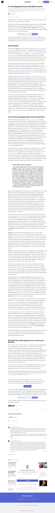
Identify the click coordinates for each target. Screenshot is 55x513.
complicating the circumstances (16, 267)
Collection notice (35, 505)
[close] (38, 465)
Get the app (33, 508)
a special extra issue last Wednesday (29, 52)
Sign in (51, 1)
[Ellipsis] (46, 427)
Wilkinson (26, 128)
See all (10, 489)
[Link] (6, 46)
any (34, 151)
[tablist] (12, 417)
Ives (45, 300)
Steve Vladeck (13, 13)
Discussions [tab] (16, 459)
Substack (22, 510)
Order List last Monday (35, 76)
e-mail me (14, 383)
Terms (30, 505)
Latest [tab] (12, 459)
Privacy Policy (35, 484)
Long (26, 292)
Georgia (33, 119)
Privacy (27, 505)
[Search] (39, 2)
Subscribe (46, 1)
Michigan (21, 292)
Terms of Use (33, 483)
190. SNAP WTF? (12, 463)
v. (30, 119)
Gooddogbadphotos (14, 427)
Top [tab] (9, 459)
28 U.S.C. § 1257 (38, 197)
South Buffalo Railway (13, 302)
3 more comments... (11, 454)
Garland (32, 128)
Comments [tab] (10, 417)
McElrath (27, 119)
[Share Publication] (42, 2)
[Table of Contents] (1, 256)
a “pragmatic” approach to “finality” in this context (26, 237)
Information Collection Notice (27, 484)
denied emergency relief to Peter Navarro (22, 70)
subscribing (14, 31)
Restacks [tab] (15, 417)
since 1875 (24, 197)
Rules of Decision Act (22, 216)
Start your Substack (24, 508)
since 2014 (25, 73)
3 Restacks (20, 405)
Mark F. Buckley (13, 440)
